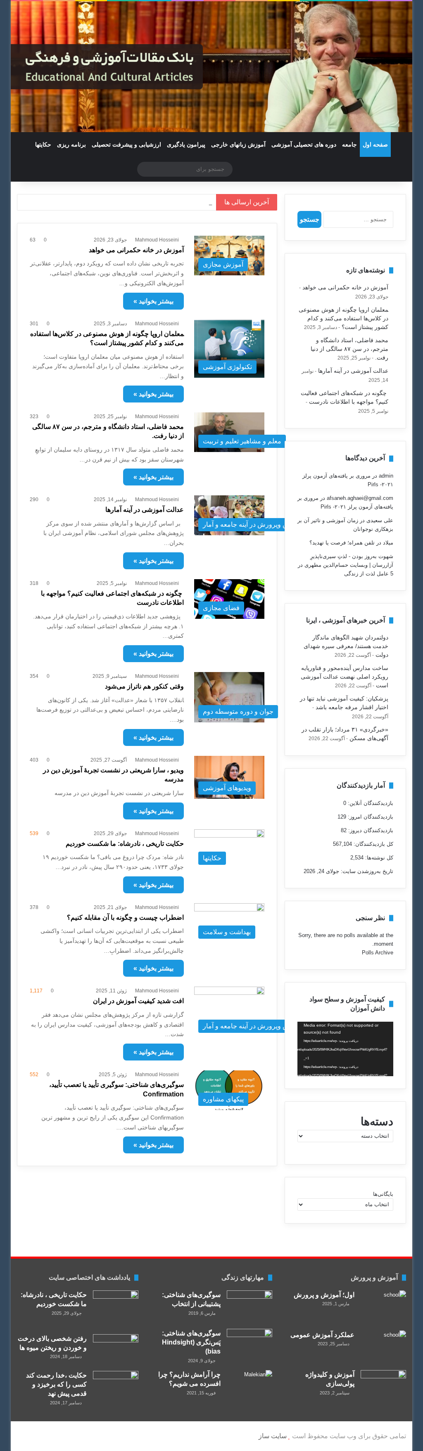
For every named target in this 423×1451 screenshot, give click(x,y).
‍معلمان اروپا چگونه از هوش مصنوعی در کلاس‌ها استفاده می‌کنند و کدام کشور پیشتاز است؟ (343, 318)
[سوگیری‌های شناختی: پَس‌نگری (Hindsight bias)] (249, 1344)
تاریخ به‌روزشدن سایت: (366, 871)
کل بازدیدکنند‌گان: (372, 844)
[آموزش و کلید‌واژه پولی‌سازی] (383, 1385)
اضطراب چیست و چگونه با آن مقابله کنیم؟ (125, 917)
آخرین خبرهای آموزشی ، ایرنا (345, 620)
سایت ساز (273, 1435)
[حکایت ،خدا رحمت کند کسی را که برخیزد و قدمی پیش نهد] (115, 1386)
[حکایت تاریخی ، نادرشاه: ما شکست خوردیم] (115, 1309)
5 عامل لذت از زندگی (368, 573)
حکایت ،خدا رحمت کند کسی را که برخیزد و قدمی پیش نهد (56, 1384)
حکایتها (43, 144)
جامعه (349, 144)
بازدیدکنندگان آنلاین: (369, 803)
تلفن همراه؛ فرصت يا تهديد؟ (342, 543)
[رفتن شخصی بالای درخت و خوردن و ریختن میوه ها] (115, 1349)
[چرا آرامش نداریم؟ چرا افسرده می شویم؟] (249, 1388)
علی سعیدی (379, 520)
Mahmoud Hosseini (157, 240)
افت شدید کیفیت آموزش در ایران (138, 1000)
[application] (345, 1049)
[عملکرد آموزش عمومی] (383, 1347)
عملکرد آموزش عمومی (322, 1334)
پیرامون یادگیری (186, 144)
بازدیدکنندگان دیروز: (370, 830)
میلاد (388, 543)
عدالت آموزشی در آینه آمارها (144, 509)
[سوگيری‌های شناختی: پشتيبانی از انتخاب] (249, 1306)
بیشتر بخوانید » (153, 301)
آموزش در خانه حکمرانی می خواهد (136, 249)
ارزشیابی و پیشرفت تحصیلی (126, 144)
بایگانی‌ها (383, 1194)
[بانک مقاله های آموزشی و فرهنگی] (212, 66)
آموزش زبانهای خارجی (238, 144)
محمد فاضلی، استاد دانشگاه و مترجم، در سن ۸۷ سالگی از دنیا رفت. (119, 202)
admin (386, 476)
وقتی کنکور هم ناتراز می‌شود (144, 686)
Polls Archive (377, 952)
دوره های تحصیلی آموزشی (303, 144)
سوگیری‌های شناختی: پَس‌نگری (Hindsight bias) (191, 1342)
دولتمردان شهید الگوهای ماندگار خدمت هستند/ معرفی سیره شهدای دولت (346, 646)
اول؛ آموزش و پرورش (324, 1294)
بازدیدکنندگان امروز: (369, 817)
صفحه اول (375, 144)
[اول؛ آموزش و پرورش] (383, 1307)
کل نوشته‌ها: (378, 858)
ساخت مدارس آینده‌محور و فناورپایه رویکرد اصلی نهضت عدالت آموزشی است (344, 677)
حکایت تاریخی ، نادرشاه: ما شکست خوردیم (125, 843)
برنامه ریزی (71, 144)
